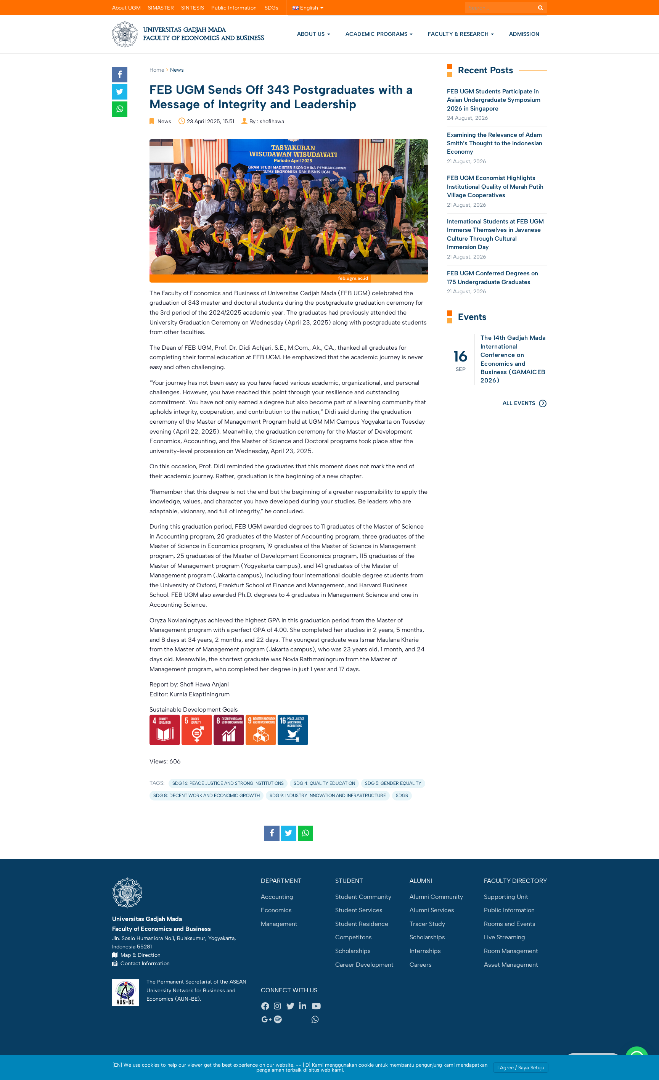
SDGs (271, 8)
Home (156, 70)
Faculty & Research (459, 34)
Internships (425, 951)
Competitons (353, 937)
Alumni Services (432, 910)
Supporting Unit (506, 896)
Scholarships (353, 951)
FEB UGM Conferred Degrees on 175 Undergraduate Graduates (492, 277)
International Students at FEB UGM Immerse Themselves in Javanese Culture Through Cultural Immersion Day (495, 234)
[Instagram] (280, 1006)
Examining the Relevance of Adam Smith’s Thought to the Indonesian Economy (494, 143)
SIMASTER (161, 8)
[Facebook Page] (267, 1006)
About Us (311, 34)
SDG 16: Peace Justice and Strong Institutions (228, 783)
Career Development (364, 964)
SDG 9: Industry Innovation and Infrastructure (328, 795)
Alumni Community (436, 896)
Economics (276, 910)
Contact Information (143, 963)
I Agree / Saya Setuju (520, 1067)
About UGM (126, 8)
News (177, 70)
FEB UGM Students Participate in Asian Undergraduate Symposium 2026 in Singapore (493, 100)
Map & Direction (139, 955)
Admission (524, 34)
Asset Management (511, 964)
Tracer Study (427, 923)
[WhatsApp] (318, 1020)
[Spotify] (280, 1020)
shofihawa (272, 121)
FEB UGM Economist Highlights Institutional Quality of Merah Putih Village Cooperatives (495, 186)
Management (279, 923)
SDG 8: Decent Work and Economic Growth (206, 795)
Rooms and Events (509, 923)
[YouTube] (318, 1006)
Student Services (359, 910)
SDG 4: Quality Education (324, 783)
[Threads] (292, 1020)
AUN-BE (187, 999)
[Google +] (267, 1020)
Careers (421, 964)
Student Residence (361, 923)
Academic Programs (377, 34)
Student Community (363, 896)
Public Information (234, 8)
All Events (519, 403)
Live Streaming (504, 937)
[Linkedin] (305, 1006)
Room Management (511, 951)
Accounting (277, 896)
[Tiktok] (305, 1020)
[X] (292, 1006)
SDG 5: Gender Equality (393, 783)
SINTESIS (192, 8)
